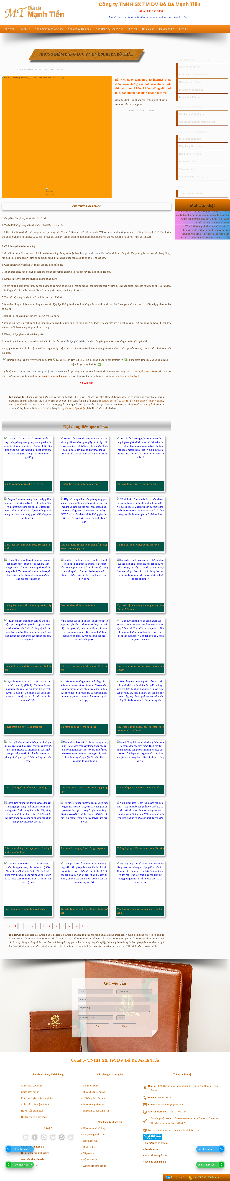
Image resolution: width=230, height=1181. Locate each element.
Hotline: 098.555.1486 (149, 11)
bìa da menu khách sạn (161, 17)
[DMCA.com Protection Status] (152, 1139)
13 (76, 926)
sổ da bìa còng (180, 17)
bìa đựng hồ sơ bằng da (77, 341)
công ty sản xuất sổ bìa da (135, 17)
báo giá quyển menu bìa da (93, 253)
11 (62, 926)
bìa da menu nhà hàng (114, 232)
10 (55, 926)
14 (83, 926)
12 (69, 926)
